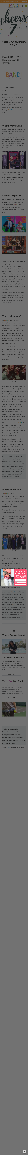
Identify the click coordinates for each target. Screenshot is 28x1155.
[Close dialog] (26, 569)
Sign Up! (21, 584)
